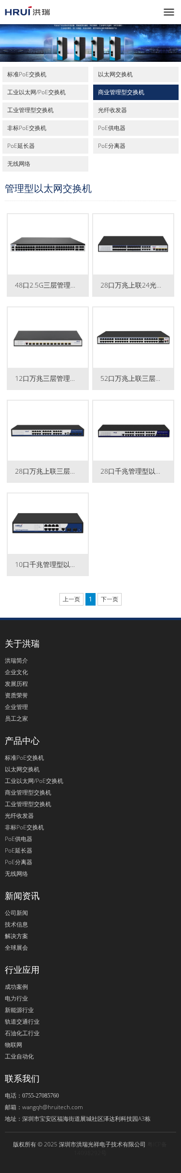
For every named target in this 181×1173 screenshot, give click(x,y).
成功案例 (16, 987)
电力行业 (16, 998)
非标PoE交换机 (26, 128)
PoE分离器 (111, 146)
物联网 (13, 1045)
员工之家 (16, 718)
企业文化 (16, 672)
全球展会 (16, 947)
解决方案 (16, 936)
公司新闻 (16, 913)
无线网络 (18, 163)
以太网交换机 (115, 74)
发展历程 (16, 684)
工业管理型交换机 (30, 110)
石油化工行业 (22, 1033)
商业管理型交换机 (121, 92)
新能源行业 (19, 1010)
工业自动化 (19, 1056)
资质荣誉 (16, 695)
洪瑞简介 (16, 660)
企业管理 (16, 707)
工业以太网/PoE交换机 (36, 92)
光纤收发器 (112, 110)
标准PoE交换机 (26, 74)
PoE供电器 (111, 128)
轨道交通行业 (22, 1021)
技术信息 (16, 924)
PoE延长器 (21, 146)
